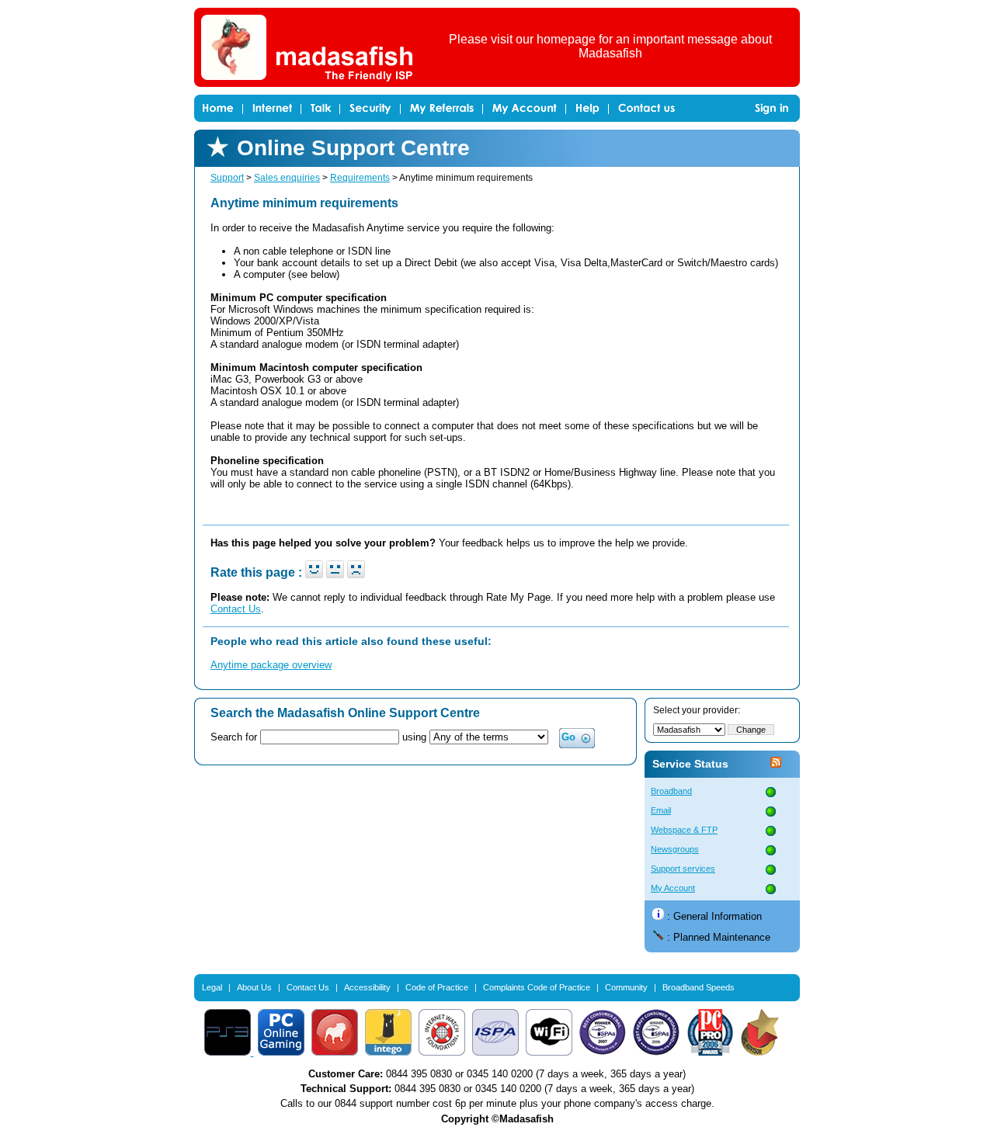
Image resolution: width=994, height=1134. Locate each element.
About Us (254, 987)
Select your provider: (696, 710)
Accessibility (367, 987)
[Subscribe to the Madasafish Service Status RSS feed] (775, 764)
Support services (683, 868)
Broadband (671, 791)
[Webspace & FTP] (771, 831)
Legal (212, 987)
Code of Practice (436, 987)
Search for (233, 737)
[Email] (771, 812)
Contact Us (235, 609)
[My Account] (771, 889)
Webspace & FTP (684, 829)
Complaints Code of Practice (536, 987)
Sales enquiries (287, 177)
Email (661, 810)
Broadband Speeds (698, 987)
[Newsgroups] (771, 851)
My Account (673, 888)
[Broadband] (771, 792)
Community (626, 987)
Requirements (360, 177)
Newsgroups (675, 849)
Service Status (690, 764)
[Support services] (771, 870)
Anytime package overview (271, 665)
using (415, 737)
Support (227, 177)
